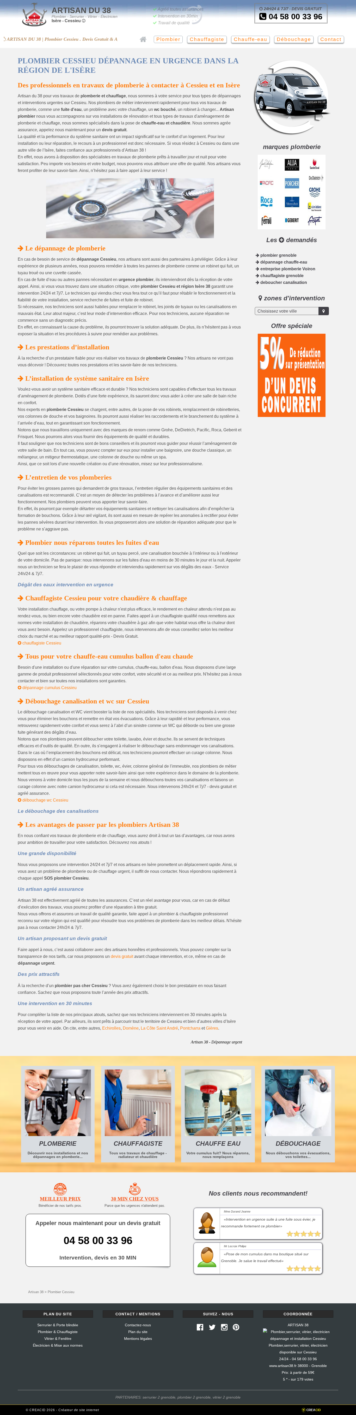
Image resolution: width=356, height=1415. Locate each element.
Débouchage (294, 39)
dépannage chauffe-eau (283, 262)
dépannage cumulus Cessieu (49, 687)
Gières (212, 1028)
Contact (330, 39)
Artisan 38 (36, 1292)
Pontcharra (190, 1028)
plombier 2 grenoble (194, 1397)
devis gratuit (122, 956)
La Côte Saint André (159, 1028)
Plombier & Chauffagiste (58, 1332)
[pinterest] (236, 1329)
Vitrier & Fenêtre (57, 1338)
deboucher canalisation (283, 282)
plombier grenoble (278, 255)
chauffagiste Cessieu (41, 643)
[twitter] (212, 1329)
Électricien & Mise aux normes (58, 1345)
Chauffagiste (207, 39)
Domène (131, 1028)
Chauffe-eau (250, 39)
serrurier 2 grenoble (159, 1397)
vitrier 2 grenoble (227, 1397)
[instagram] (224, 1329)
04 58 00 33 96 (294, 16)
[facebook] (200, 1329)
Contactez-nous (138, 1325)
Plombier (168, 39)
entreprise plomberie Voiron (287, 269)
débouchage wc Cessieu (44, 800)
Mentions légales (138, 1338)
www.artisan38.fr (283, 1366)
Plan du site (138, 1332)
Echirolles (111, 1028)
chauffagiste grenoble (281, 275)
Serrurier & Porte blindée (57, 1325)
